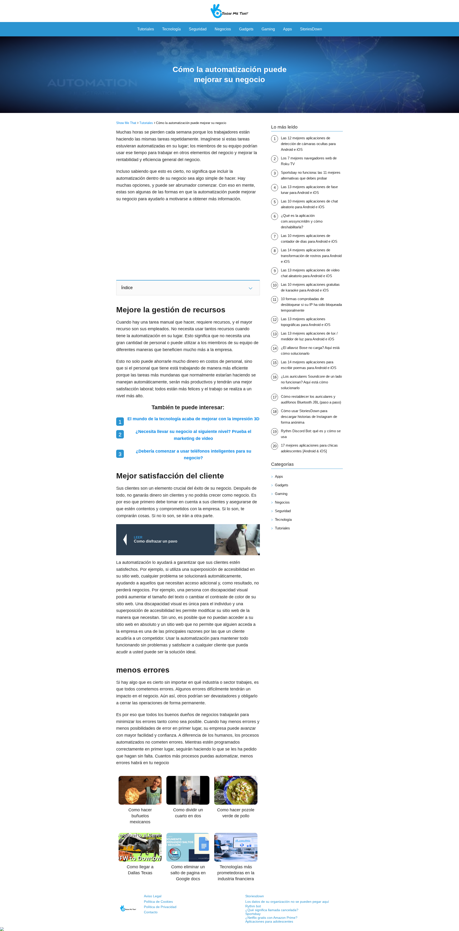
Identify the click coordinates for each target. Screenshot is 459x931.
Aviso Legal (152, 896)
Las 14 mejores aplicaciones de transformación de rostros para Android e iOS (311, 256)
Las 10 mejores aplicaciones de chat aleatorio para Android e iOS (309, 204)
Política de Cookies (158, 901)
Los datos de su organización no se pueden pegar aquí (287, 901)
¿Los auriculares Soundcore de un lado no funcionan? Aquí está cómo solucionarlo (311, 382)
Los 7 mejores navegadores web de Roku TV (309, 161)
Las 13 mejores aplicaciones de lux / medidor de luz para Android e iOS (309, 336)
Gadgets (246, 29)
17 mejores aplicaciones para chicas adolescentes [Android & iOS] (309, 448)
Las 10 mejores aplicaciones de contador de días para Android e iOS (309, 238)
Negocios (223, 29)
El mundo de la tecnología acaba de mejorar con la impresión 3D (193, 418)
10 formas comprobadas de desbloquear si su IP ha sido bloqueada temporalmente (311, 304)
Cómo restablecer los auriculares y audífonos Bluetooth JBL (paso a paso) (311, 399)
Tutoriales (145, 29)
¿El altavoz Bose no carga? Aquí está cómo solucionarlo (310, 350)
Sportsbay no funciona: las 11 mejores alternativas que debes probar (310, 175)
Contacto (151, 912)
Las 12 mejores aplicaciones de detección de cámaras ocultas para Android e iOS (308, 143)
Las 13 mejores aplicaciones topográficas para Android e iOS (305, 322)
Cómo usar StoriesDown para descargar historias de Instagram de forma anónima (309, 416)
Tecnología (171, 29)
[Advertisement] (188, 240)
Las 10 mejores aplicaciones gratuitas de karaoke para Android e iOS (310, 287)
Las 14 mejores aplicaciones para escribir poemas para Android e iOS (308, 365)
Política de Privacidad (160, 907)
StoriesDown (311, 29)
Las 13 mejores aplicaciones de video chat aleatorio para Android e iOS (310, 273)
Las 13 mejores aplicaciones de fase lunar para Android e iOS (309, 190)
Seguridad (198, 29)
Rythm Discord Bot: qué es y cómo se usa (311, 434)
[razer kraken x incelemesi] (229, 929)
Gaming (268, 29)
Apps (287, 29)
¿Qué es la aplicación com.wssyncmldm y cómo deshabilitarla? (301, 221)
